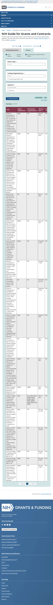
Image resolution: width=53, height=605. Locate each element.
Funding (3, 15)
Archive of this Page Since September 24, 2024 (13, 570)
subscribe (12, 40)
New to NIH (4, 12)
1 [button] (27, 483)
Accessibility (5, 557)
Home (3, 30)
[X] (2, 525)
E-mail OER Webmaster (46, 494)
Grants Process (6, 18)
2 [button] (29, 483)
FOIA (3, 562)
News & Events (5, 23)
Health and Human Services (9, 539)
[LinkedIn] (7, 525)
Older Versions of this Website (9, 573)
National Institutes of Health (31, 1)
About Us (4, 26)
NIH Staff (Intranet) (7, 547)
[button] (10, 55)
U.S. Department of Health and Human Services (12, 1)
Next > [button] (33, 483)
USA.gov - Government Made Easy (10, 545)
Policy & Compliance (7, 21)
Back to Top (47, 602)
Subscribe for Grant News (9, 529)
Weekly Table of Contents (41, 38)
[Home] (23, 7)
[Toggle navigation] (46, 7)
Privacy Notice (5, 565)
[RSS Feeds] (9, 525)
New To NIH (5, 585)
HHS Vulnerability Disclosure (9, 560)
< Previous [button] (22, 483)
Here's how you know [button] (32, 2)
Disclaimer (4, 568)
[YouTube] (5, 525)
